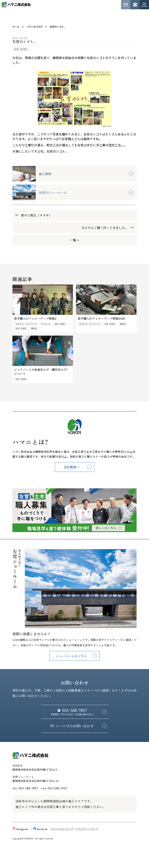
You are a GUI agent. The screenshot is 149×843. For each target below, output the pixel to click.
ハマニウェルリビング (62, 828)
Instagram (22, 829)
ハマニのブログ (34, 26)
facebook (42, 829)
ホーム (15, 26)
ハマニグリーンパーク (86, 828)
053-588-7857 (28, 788)
